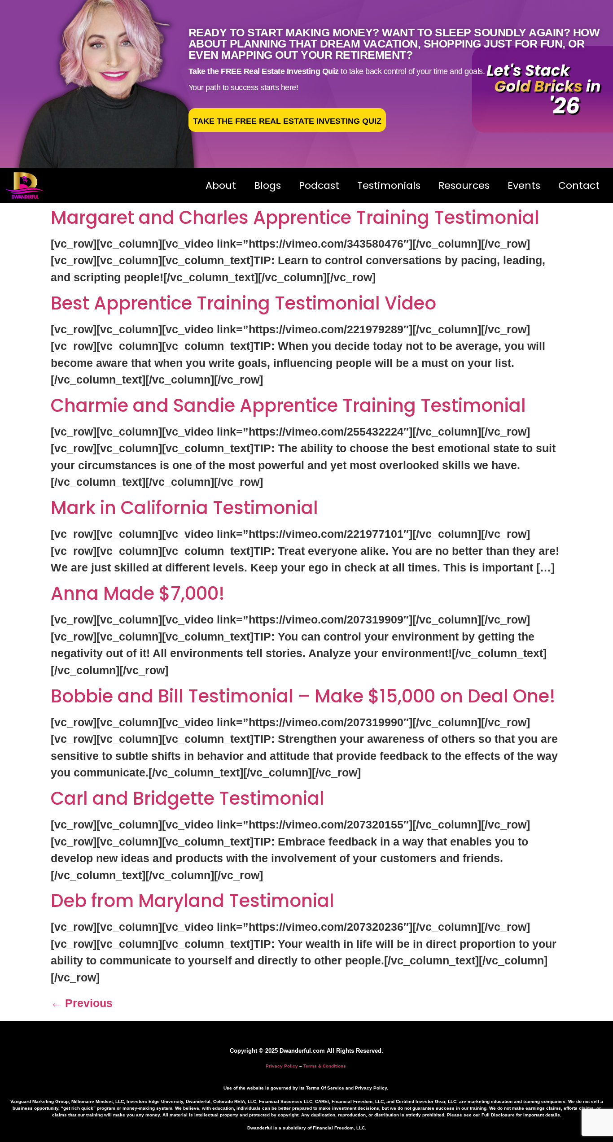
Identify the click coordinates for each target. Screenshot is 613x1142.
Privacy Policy (282, 1066)
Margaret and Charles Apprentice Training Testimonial (295, 217)
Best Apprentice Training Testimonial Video (243, 303)
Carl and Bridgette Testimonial (187, 798)
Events (524, 185)
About (221, 185)
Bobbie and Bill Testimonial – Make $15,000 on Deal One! (303, 696)
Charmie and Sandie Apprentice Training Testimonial (288, 405)
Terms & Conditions (324, 1066)
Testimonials (388, 185)
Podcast (319, 185)
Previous (82, 1003)
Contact (579, 185)
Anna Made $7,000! (138, 593)
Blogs (267, 185)
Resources (464, 185)
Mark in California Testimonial (184, 507)
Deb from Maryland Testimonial (192, 900)
